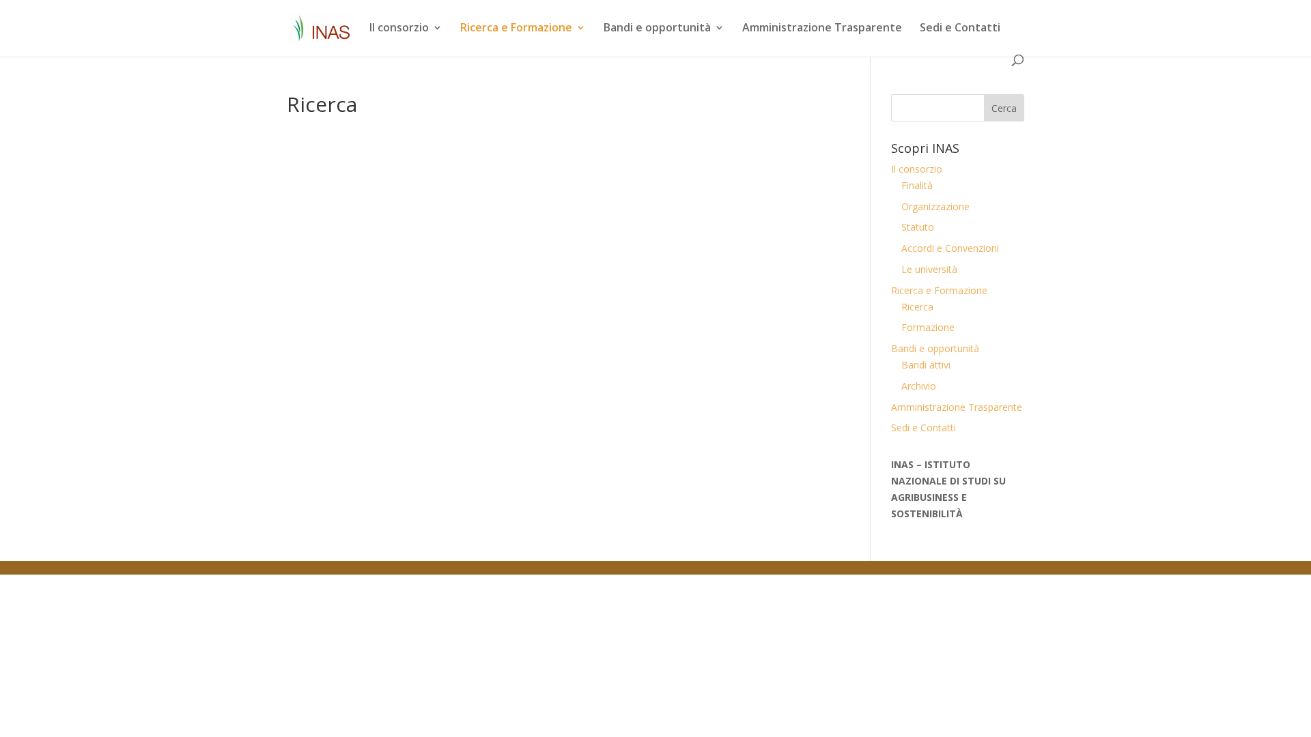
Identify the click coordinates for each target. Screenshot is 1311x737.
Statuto (917, 226)
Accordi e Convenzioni (950, 248)
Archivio (918, 385)
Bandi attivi (925, 364)
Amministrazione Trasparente (822, 29)
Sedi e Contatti (960, 29)
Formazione (928, 327)
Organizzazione (935, 206)
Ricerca (917, 306)
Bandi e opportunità (657, 29)
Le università (929, 269)
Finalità (917, 185)
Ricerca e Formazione (516, 29)
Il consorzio (399, 29)
